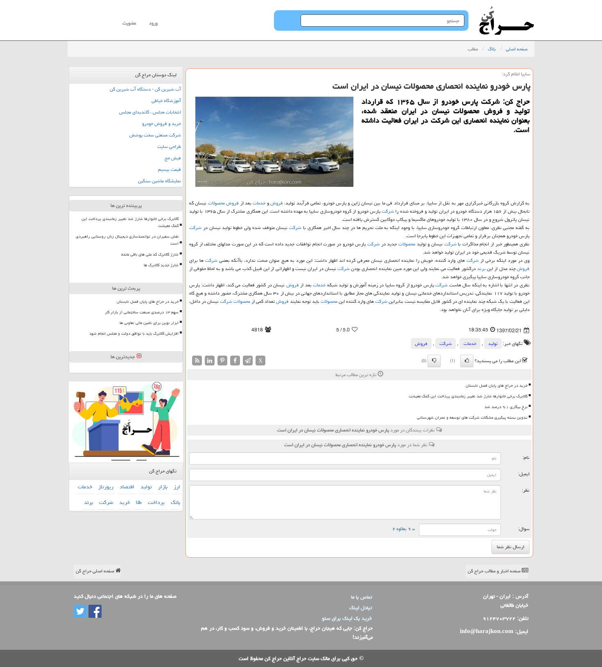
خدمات (259, 203)
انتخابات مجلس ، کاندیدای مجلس (150, 112)
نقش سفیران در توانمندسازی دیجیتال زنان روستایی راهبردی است (127, 239)
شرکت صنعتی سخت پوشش (155, 135)
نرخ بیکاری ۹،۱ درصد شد (505, 407)
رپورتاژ (105, 486)
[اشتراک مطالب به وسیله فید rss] (197, 360)
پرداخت (156, 502)
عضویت (129, 23)
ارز (177, 486)
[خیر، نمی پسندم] (434, 361)
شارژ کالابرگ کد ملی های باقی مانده (150, 254)
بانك (175, 502)
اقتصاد (127, 486)
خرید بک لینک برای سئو (347, 618)
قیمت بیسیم (169, 169)
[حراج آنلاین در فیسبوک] (94, 612)
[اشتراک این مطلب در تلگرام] (247, 360)
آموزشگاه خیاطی (166, 100)
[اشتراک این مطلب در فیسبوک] (235, 360)
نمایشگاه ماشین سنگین (159, 181)
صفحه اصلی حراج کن (95, 571)
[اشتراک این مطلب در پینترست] (222, 360)
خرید (124, 502)
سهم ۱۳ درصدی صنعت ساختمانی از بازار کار (142, 312)
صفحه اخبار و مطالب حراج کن (495, 571)
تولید (493, 343)
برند (481, 268)
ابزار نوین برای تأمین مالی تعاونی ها (149, 323)
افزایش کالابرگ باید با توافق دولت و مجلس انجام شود (134, 333)
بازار (162, 486)
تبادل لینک (360, 608)
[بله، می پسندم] (466, 361)
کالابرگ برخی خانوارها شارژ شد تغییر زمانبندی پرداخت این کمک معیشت (468, 396)
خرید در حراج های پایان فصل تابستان (496, 385)
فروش (276, 203)
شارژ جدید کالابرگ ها (161, 265)
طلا (139, 502)
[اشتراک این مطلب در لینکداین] (209, 360)
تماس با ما (361, 597)
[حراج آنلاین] (507, 10)
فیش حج (173, 158)
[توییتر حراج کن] (80, 612)
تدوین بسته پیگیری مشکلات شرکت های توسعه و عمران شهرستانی (472, 417)
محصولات (216, 203)
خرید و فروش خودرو (161, 123)
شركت (388, 211)
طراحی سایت (169, 146)
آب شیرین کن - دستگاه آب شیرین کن (145, 89)
